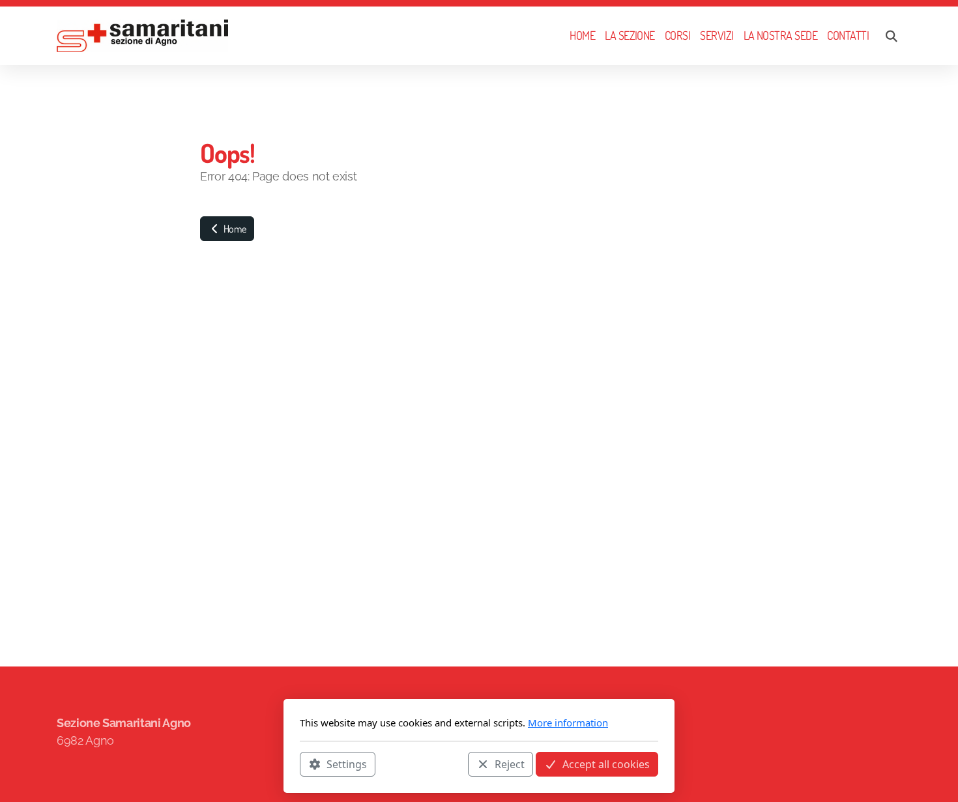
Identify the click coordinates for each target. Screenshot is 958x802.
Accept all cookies (606, 763)
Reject (510, 763)
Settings (347, 763)
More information (568, 722)
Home (234, 228)
